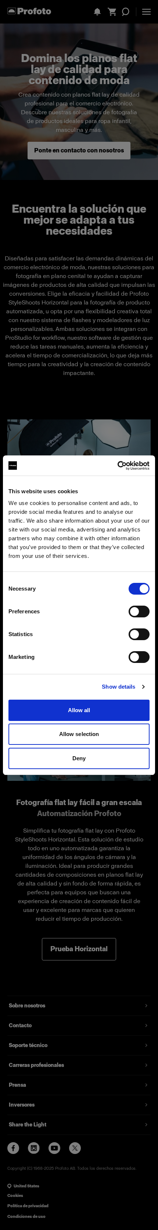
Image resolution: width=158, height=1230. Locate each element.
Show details (118, 686)
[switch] (139, 611)
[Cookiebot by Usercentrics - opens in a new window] (117, 465)
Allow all (79, 710)
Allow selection (79, 734)
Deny (79, 758)
